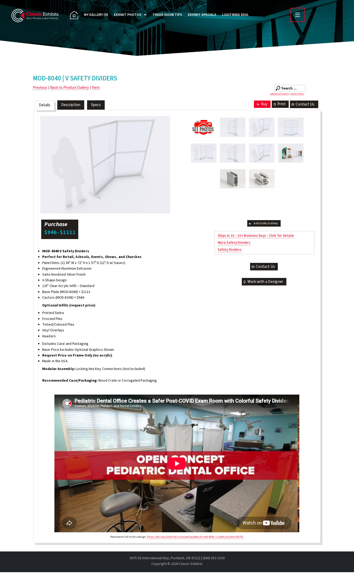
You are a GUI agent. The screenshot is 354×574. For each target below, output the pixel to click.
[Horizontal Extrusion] (232, 179)
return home (297, 94)
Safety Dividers (230, 249)
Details (45, 105)
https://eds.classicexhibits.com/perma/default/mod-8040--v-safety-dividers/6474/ (195, 537)
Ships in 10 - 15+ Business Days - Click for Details (256, 235)
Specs (96, 105)
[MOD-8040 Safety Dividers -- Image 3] (290, 127)
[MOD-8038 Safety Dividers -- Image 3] (232, 153)
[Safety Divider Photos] (203, 127)
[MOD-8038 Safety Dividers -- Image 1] (203, 153)
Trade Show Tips (167, 14)
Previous (40, 87)
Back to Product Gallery (69, 87)
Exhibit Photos (127, 14)
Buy (264, 104)
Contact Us (305, 104)
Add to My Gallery (266, 223)
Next (96, 87)
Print (281, 104)
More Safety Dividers (234, 242)
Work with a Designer (265, 281)
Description (70, 105)
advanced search (279, 94)
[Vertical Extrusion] (261, 179)
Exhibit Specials (202, 14)
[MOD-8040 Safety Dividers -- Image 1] (232, 127)
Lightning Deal (235, 14)
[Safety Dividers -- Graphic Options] (290, 153)
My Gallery (96, 14)
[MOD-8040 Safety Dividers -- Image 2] (105, 164)
